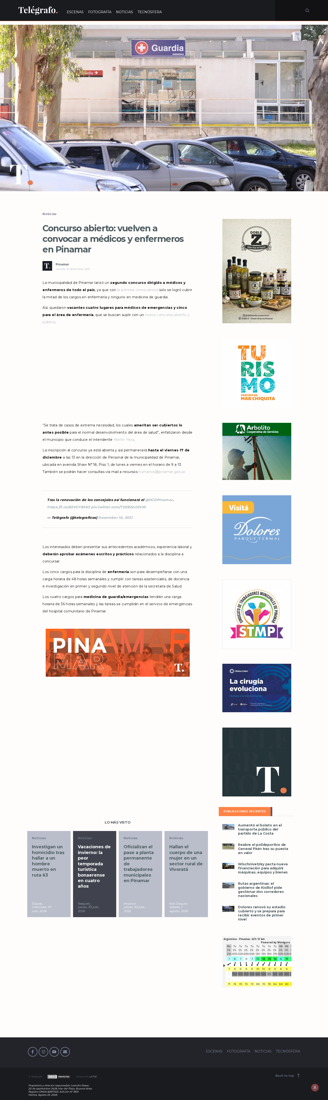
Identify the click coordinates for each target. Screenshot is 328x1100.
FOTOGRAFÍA (99, 12)
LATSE (93, 1076)
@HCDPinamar (159, 500)
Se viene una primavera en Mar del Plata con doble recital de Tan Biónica (187, 861)
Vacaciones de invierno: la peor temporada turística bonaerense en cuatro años (51, 866)
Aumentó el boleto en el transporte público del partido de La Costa (260, 829)
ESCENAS (75, 12)
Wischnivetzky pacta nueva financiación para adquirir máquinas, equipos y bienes (263, 868)
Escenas (179, 838)
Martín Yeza (124, 439)
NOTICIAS (124, 12)
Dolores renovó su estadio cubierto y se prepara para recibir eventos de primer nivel (261, 913)
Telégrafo (41, 903)
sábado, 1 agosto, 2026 (135, 909)
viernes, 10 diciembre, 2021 (73, 269)
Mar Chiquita (135, 903)
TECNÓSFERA (150, 12)
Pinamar (62, 264)
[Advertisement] (117, 373)
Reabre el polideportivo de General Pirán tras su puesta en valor (263, 849)
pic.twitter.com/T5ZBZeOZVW (118, 507)
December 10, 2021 (115, 517)
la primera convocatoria (137, 290)
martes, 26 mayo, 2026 (180, 909)
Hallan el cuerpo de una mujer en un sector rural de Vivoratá (143, 858)
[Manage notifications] (315, 1087)
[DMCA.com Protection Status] (58, 1076)
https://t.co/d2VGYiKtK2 (68, 507)
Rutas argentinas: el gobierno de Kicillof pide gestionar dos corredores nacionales (261, 890)
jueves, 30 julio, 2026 (45, 909)
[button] (164, 108)
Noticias (49, 214)
